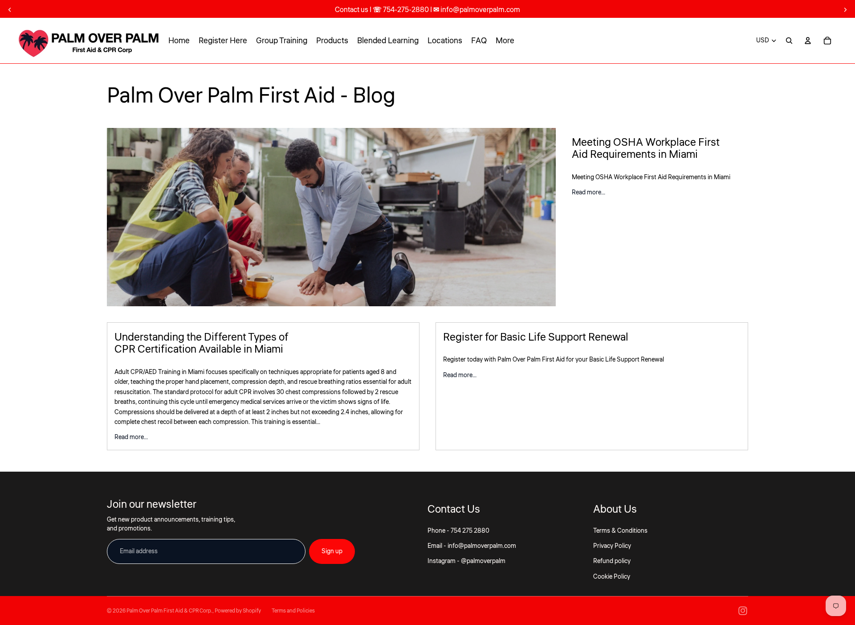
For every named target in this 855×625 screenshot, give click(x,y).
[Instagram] (742, 610)
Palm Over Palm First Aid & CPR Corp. (169, 611)
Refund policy (612, 561)
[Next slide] (845, 10)
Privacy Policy (612, 546)
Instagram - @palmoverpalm (466, 561)
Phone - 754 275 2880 (458, 530)
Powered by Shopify (238, 611)
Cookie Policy (611, 576)
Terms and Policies (293, 611)
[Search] (789, 40)
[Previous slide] (10, 10)
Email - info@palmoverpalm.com (472, 546)
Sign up (332, 551)
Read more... (588, 192)
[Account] (808, 40)
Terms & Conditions (620, 530)
